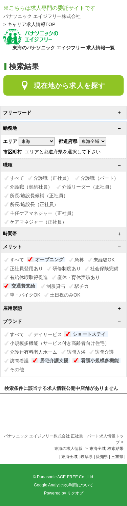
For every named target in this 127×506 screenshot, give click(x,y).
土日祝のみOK (65, 295)
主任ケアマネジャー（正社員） (43, 213)
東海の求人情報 (69, 448)
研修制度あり (66, 268)
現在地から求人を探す (69, 85)
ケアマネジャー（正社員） (38, 222)
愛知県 (102, 456)
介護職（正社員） (52, 178)
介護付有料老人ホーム (33, 352)
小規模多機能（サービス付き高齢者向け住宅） (59, 343)
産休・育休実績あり (78, 277)
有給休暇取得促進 (29, 277)
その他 (17, 369)
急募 (79, 259)
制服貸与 (55, 286)
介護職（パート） (100, 178)
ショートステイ (89, 334)
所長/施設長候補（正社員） (39, 195)
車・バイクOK (25, 295)
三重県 (117, 456)
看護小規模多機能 (100, 360)
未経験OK (103, 259)
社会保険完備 (104, 268)
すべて (17, 178)
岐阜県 (87, 456)
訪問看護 (19, 360)
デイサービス (48, 334)
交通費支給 (23, 285)
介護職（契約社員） (31, 186)
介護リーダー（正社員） (88, 186)
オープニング (49, 259)
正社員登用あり (26, 268)
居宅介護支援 (54, 360)
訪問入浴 (76, 352)
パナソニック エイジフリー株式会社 (42, 16)
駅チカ (82, 286)
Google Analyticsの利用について (63, 485)
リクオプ (75, 493)
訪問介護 (104, 352)
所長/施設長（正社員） (34, 204)
